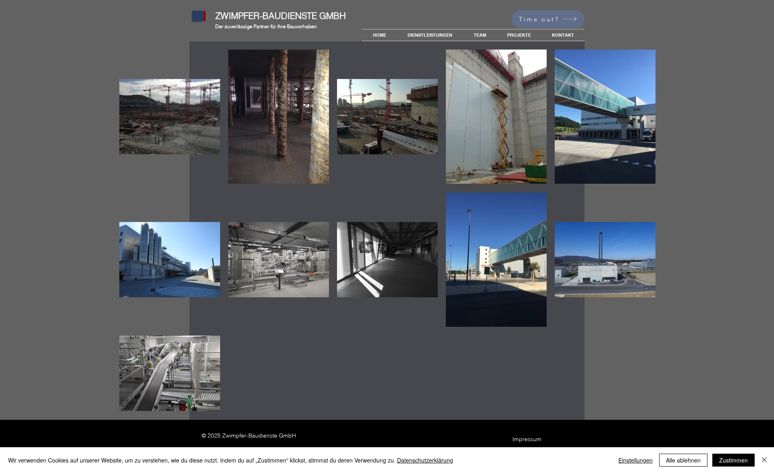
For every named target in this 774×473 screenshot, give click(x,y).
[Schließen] (764, 460)
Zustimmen (733, 460)
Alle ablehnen (683, 460)
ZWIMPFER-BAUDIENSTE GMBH (280, 15)
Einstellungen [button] (635, 460)
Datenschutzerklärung (425, 460)
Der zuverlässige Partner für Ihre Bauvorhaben (266, 26)
